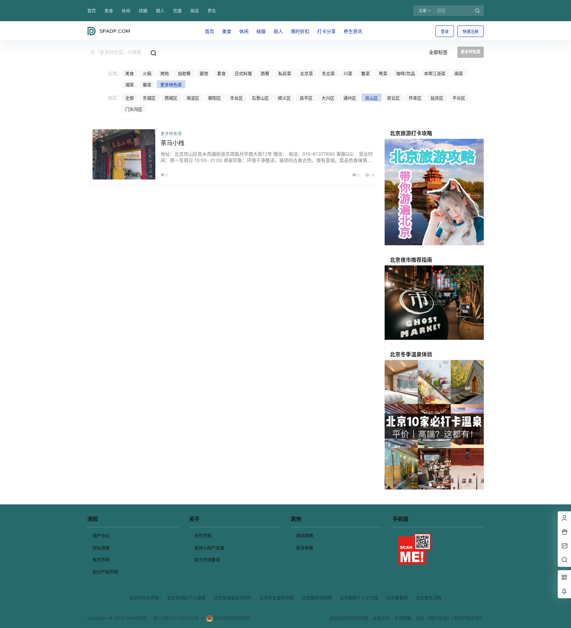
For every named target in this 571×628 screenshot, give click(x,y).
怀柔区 (415, 97)
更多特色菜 (171, 84)
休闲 (126, 10)
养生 (212, 10)
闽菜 (458, 73)
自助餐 (184, 73)
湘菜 (129, 84)
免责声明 (101, 559)
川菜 (348, 73)
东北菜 (328, 73)
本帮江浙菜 (434, 73)
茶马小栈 (172, 142)
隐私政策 (101, 547)
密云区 (393, 97)
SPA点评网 (136, 618)
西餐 (265, 73)
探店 (194, 10)
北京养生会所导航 (276, 597)
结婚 (143, 10)
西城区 (171, 97)
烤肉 (164, 73)
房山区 (371, 97)
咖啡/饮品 (405, 73)
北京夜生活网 (428, 597)
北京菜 (306, 73)
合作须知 (202, 535)
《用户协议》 (438, 618)
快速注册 (470, 31)
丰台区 (236, 97)
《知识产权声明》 (467, 618)
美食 (108, 10)
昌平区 (306, 97)
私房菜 (284, 73)
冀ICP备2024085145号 (176, 618)
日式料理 (243, 73)
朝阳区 (214, 97)
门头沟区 (133, 109)
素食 (221, 73)
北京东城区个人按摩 (186, 597)
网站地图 (304, 535)
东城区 (149, 97)
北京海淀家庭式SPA (232, 597)
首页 (91, 10)
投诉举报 (304, 547)
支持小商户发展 (209, 547)
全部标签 (438, 52)
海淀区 (192, 97)
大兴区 (328, 97)
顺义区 (284, 97)
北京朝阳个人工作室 (359, 597)
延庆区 (437, 97)
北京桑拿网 (397, 597)
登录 (445, 31)
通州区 (349, 97)
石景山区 (260, 97)
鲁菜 (365, 73)
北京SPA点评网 (144, 597)
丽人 (160, 10)
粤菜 (383, 73)
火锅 (147, 73)
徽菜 (147, 84)
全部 (129, 97)
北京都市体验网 (317, 597)
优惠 (177, 10)
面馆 (204, 73)
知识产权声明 (105, 571)
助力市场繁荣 (207, 559)
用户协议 (101, 535)
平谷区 (458, 97)
